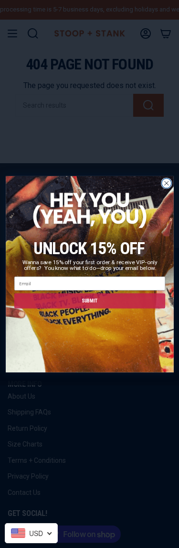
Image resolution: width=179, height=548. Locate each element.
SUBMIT (89, 300)
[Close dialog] (166, 183)
